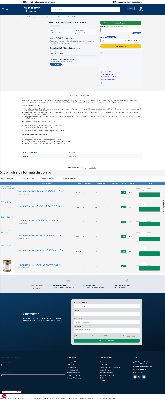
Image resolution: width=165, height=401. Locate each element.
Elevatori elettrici (72, 367)
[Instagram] (139, 376)
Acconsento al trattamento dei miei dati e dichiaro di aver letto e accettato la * (106, 336)
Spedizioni (103, 365)
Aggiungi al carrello (121, 46)
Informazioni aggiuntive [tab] (87, 95)
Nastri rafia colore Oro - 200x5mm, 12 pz (39, 264)
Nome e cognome (80, 302)
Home (23, 17)
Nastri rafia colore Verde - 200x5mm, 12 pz (40, 205)
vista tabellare (137, 33)
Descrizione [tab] (73, 95)
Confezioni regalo (32, 17)
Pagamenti (103, 362)
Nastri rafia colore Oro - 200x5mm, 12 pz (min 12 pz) (120, 30)
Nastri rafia (53, 17)
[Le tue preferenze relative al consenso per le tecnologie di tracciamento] (162, 398)
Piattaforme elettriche (74, 373)
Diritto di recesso (105, 370)
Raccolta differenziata (74, 378)
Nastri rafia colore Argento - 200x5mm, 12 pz (41, 250)
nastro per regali (43, 17)
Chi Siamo (103, 378)
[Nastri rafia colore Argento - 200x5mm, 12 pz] (9, 251)
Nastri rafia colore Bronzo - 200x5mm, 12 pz (41, 191)
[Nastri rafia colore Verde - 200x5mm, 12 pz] (9, 207)
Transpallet (70, 365)
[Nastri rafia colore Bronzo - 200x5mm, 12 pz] (9, 192)
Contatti (102, 381)
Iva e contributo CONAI (107, 375)
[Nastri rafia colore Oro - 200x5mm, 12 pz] (9, 266)
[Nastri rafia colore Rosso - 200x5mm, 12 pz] (9, 236)
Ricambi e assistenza (106, 373)
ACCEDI (131, 8)
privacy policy (130, 336)
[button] (141, 10)
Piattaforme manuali (73, 375)
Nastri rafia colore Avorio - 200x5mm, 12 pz (40, 220)
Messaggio (77, 327)
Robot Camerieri (72, 370)
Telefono (77, 318)
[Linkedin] (144, 376)
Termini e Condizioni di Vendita (110, 367)
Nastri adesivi (71, 362)
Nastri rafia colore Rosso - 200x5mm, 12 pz (40, 235)
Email (76, 311)
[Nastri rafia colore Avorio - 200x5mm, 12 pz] (9, 221)
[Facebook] (135, 376)
